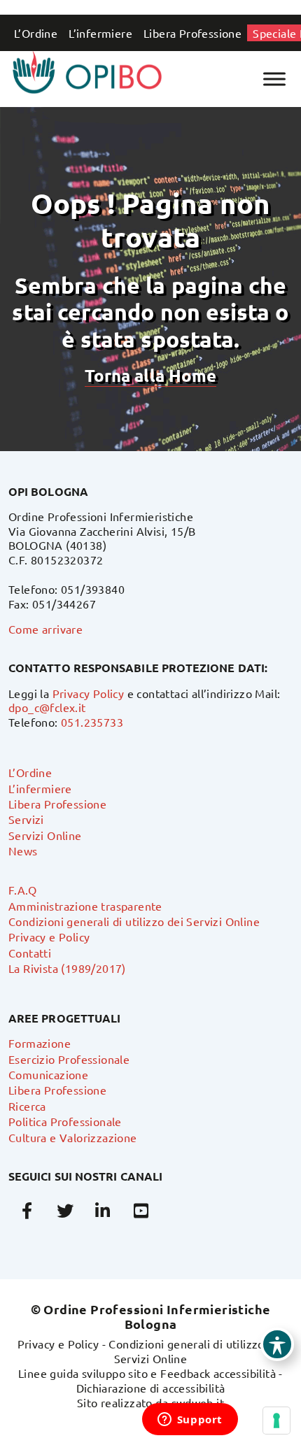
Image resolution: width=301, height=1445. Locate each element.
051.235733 (92, 722)
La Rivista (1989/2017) (67, 968)
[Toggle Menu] (274, 78)
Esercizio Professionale (69, 1059)
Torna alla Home (150, 375)
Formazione (39, 1043)
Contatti (29, 953)
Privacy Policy (88, 693)
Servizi (26, 819)
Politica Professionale (65, 1121)
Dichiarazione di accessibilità (150, 1388)
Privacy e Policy (49, 937)
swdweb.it (198, 1402)
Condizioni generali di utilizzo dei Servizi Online (134, 921)
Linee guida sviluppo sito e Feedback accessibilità (147, 1373)
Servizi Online (45, 835)
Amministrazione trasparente (85, 906)
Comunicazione (48, 1074)
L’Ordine (35, 33)
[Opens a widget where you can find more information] (189, 1420)
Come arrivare (45, 629)
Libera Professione (192, 33)
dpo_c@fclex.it (47, 707)
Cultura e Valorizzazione (72, 1137)
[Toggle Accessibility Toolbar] (277, 1344)
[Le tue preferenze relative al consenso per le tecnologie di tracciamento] (276, 1420)
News (23, 850)
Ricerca (27, 1106)
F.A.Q (22, 890)
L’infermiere (100, 33)
